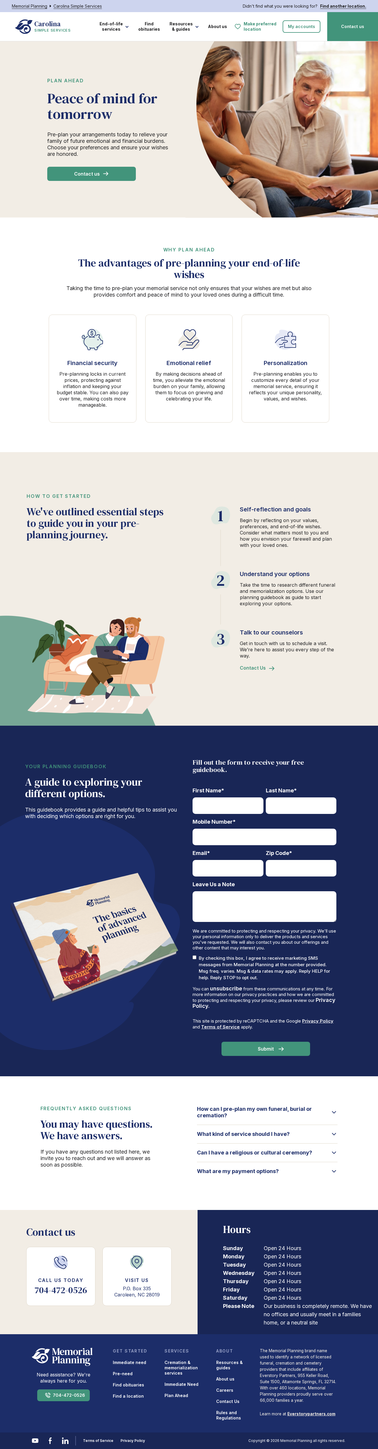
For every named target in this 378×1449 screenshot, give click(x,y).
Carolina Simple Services (77, 6)
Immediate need (129, 1362)
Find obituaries (149, 26)
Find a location (128, 1396)
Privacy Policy (317, 1021)
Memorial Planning (29, 6)
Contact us (352, 26)
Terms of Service (220, 1027)
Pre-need (123, 1373)
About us (217, 26)
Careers (224, 1390)
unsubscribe (226, 988)
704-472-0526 (69, 1395)
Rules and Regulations (228, 1415)
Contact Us (253, 668)
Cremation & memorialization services (181, 1368)
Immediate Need (181, 1384)
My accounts (301, 26)
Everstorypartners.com (311, 1414)
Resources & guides (181, 26)
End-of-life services (111, 26)
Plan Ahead (176, 1395)
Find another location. (343, 6)
